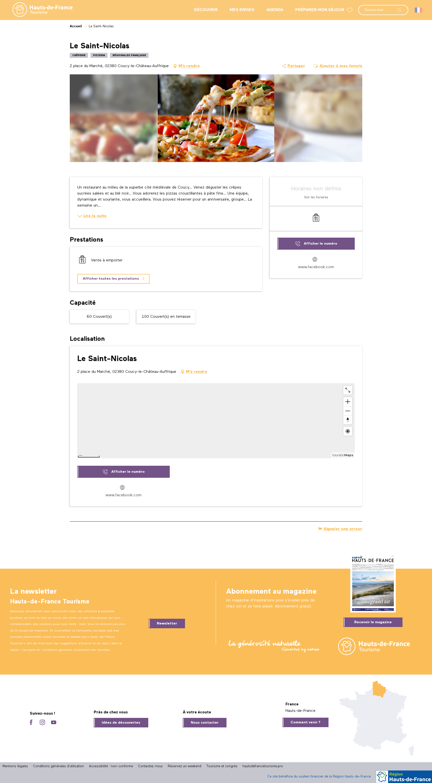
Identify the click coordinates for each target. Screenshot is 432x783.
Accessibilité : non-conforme (111, 766)
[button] (383, 8)
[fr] (419, 10)
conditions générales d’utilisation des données (76, 650)
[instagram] (42, 723)
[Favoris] (350, 10)
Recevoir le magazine (373, 622)
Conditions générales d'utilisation (58, 766)
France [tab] (292, 704)
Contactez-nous (150, 766)
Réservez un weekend (184, 766)
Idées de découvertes (121, 722)
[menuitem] (38, 10)
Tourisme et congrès (222, 766)
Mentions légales (15, 766)
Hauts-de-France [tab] (301, 711)
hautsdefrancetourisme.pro (262, 766)
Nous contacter (204, 722)
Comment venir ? (305, 722)
